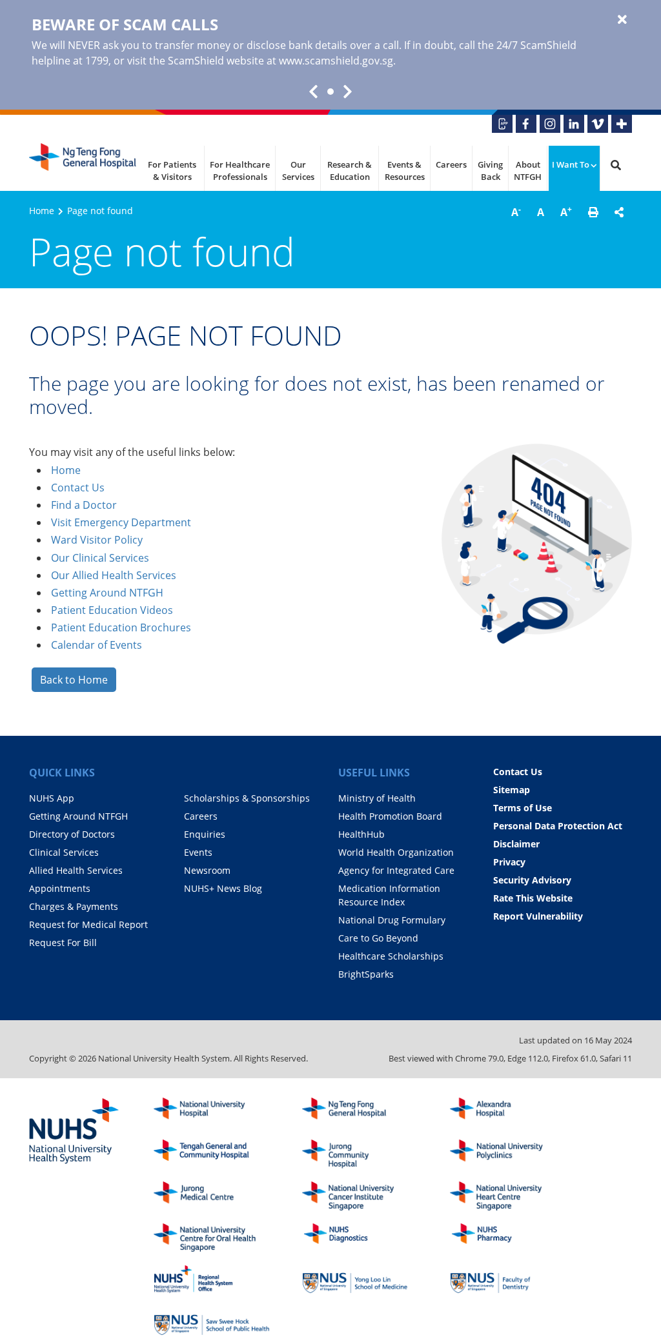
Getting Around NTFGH (107, 593)
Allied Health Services (76, 870)
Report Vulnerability (538, 916)
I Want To (570, 164)
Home (41, 210)
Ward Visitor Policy (97, 540)
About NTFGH (528, 171)
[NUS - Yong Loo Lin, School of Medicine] (360, 1279)
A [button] (516, 211)
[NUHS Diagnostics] (360, 1237)
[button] (593, 212)
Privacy (509, 862)
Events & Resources (405, 171)
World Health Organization (396, 852)
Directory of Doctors (72, 834)
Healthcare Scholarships (390, 956)
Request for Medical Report (88, 924)
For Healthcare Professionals (240, 171)
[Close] (622, 20)
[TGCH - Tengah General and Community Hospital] (212, 1154)
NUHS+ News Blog (223, 888)
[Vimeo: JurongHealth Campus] (597, 124)
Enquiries (204, 834)
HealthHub (361, 834)
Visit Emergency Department (121, 522)
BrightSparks (366, 974)
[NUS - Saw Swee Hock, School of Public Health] (212, 1321)
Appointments (59, 888)
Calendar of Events (96, 645)
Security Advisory (532, 880)
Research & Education (349, 171)
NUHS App (51, 798)
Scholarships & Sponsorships (247, 798)
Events (198, 852)
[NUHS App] (502, 124)
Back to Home (74, 680)
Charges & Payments (73, 906)
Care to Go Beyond (378, 938)
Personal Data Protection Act (557, 826)
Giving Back (490, 171)
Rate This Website (533, 898)
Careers (451, 164)
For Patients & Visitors (172, 171)
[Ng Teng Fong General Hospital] (84, 162)
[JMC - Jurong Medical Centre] (212, 1195)
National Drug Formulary (391, 920)
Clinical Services (64, 852)
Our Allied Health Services (113, 575)
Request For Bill (63, 942)
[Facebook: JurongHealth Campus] (526, 124)
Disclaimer (516, 844)
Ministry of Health (377, 798)
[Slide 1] (330, 91)
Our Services (298, 171)
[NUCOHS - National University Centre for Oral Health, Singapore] (212, 1237)
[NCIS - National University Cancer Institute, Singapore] (360, 1195)
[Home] (360, 1112)
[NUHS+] (621, 124)
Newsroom (207, 870)
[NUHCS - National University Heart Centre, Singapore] (508, 1195)
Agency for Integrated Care (396, 870)
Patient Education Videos (112, 610)
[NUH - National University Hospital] (212, 1112)
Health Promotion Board (390, 816)
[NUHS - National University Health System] (74, 1132)
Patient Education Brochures (121, 627)
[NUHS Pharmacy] (508, 1237)
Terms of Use (522, 808)
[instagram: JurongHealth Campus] (550, 124)
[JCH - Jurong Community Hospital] (360, 1154)
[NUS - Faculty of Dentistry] (508, 1279)
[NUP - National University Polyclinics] (508, 1154)
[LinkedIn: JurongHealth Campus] (574, 124)
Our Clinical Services (100, 558)
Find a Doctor (84, 505)
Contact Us (78, 487)
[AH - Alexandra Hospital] (508, 1112)
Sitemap (511, 790)
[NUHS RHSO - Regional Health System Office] (212, 1279)
